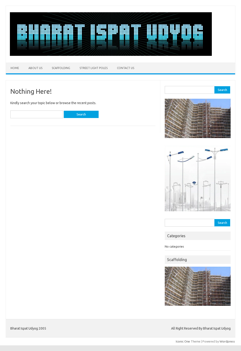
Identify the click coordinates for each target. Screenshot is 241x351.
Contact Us (125, 67)
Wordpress (227, 341)
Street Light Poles (94, 67)
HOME (15, 67)
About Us (35, 67)
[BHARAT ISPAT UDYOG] (111, 55)
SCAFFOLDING (61, 67)
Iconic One (183, 341)
